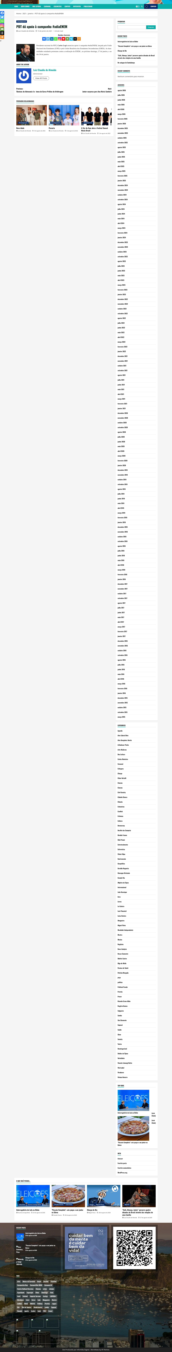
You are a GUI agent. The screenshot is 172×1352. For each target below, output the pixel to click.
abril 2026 (121, 109)
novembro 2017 (123, 589)
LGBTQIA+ (53, 1296)
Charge (120, 773)
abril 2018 (121, 565)
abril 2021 (121, 394)
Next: (97, 90)
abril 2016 (121, 679)
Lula (39, 1300)
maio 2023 (121, 275)
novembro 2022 (123, 304)
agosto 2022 (122, 318)
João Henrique (122, 892)
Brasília (45, 1281)
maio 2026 (121, 104)
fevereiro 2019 (122, 517)
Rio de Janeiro (26, 1307)
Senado (19, 1311)
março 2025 (121, 171)
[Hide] (1, 41)
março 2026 (121, 114)
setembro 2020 (123, 427)
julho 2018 (121, 551)
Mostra (120, 935)
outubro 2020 (122, 422)
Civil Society (122, 792)
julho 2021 (121, 380)
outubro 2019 (122, 479)
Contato (67, 6)
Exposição (30, 1292)
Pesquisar (121, 21)
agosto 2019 (122, 489)
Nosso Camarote (123, 954)
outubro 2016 (122, 650)
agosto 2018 (122, 546)
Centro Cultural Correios (25, 1289)
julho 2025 (121, 152)
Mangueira (121, 920)
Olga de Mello (122, 963)
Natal (26, 1303)
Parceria (52, 128)
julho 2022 (121, 323)
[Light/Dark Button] (138, 6)
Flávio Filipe (121, 854)
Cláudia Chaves (122, 797)
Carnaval (47, 6)
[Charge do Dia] (103, 1196)
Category (121, 768)
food (18, 1296)
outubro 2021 (122, 365)
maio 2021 (121, 389)
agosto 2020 (122, 432)
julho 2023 (121, 266)
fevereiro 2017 (122, 631)
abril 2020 (121, 451)
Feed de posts (122, 1163)
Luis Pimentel (122, 911)
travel (50, 1311)
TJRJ (44, 1311)
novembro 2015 (123, 702)
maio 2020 (121, 446)
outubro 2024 (122, 195)
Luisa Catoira (122, 916)
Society (120, 1039)
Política (39, 1303)
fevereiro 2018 (122, 574)
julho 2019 (121, 494)
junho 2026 (121, 100)
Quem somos (25, 6)
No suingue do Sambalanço (126, 62)
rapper (54, 1303)
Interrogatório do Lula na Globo (128, 41)
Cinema (120, 783)
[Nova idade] (31, 115)
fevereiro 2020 (122, 460)
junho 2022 (121, 327)
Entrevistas (121, 849)
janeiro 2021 (122, 408)
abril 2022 (121, 337)
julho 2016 (121, 665)
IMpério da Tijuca (123, 882)
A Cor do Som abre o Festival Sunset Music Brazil (94, 129)
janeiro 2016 (122, 693)
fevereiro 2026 (122, 119)
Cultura (120, 821)
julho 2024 (121, 209)
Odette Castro (122, 958)
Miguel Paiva (122, 925)
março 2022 (121, 342)
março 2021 (121, 399)
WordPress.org (122, 1172)
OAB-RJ (32, 1303)
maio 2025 (121, 161)
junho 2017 (121, 612)
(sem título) (154, 1114)
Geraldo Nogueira (123, 868)
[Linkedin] (52, 39)
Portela (120, 992)
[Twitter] (48, 39)
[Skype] (71, 39)
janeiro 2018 (122, 579)
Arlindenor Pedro (123, 745)
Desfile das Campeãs (124, 830)
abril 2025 (121, 166)
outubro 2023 (122, 252)
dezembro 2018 (123, 527)
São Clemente (122, 1020)
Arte (18, 1281)
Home (16, 6)
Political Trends (123, 987)
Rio (18, 1307)
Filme (37, 1292)
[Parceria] (64, 115)
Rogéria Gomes (123, 1006)
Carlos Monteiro (123, 759)
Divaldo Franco (122, 835)
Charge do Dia (122, 51)
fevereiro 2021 (122, 403)
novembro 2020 (123, 418)
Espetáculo (20, 1292)
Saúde (120, 1030)
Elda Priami (121, 840)
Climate (120, 802)
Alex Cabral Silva (123, 735)
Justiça (45, 1296)
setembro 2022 (123, 313)
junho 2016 (121, 669)
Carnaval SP (48, 1285)
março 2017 (121, 627)
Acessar (120, 1158)
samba (47, 1307)
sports (26, 1311)
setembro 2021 (122, 370)
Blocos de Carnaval (29, 1281)
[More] (79, 39)
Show (119, 1034)
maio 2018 (121, 560)
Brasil (39, 1281)
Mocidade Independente (125, 930)
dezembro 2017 (122, 584)
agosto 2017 (121, 603)
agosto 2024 (122, 204)
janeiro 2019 (122, 522)
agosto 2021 (122, 375)
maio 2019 (121, 503)
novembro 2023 (123, 247)
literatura (20, 1300)
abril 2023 (121, 280)
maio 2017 (121, 617)
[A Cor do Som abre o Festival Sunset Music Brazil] (96, 115)
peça (119, 977)
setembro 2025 (123, 142)
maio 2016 (121, 674)
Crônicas (120, 816)
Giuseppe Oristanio (124, 873)
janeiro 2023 (122, 294)
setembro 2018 (122, 541)
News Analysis (122, 949)
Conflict (120, 811)
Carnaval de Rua (22, 1285)
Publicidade (88, 6)
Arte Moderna (122, 750)
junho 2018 (121, 555)
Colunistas (58, 6)
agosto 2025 (122, 147)
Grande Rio (121, 878)
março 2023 (121, 285)
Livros (120, 901)
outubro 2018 (122, 536)
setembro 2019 (123, 484)
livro (119, 897)
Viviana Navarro (123, 1077)
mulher (19, 1303)
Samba (120, 1015)
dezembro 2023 (123, 242)
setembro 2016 (123, 655)
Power (120, 996)
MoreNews (95, 1350)
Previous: (39, 90)
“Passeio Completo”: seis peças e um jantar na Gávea (135, 46)
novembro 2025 (123, 133)
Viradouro (121, 1072)
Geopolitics (121, 863)
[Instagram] (59, 39)
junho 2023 (121, 270)
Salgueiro (121, 1011)
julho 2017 (121, 607)
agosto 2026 (122, 90)
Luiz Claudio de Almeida (26, 31)
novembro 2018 (123, 532)
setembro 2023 (123, 256)
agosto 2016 (122, 660)
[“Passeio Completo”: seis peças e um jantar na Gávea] (133, 1128)
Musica (120, 939)
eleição (51, 1289)
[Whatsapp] (55, 39)
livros (33, 1300)
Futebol (25, 1296)
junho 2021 (121, 384)
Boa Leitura (36, 6)
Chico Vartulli (122, 778)
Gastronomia (122, 859)
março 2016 (121, 683)
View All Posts (41, 78)
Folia (51, 1292)
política (120, 982)
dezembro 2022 (123, 299)
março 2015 (121, 717)
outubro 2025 (122, 138)
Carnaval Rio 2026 (36, 1285)
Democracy (121, 825)
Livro (27, 1300)
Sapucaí (120, 1025)
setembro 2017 (122, 598)
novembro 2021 (123, 361)
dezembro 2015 (123, 698)
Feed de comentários (124, 1168)
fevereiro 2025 (122, 176)
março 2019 (121, 513)
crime (45, 1289)
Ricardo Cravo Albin (124, 1001)
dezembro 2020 (123, 413)
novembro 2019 (123, 475)
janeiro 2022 (122, 351)
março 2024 (121, 228)
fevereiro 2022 (122, 346)
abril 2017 (121, 622)
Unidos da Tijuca (123, 1053)
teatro (33, 1311)
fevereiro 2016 (122, 688)
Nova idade (20, 128)
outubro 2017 (122, 593)
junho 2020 (121, 441)
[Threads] (75, 39)
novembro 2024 (123, 190)
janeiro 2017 (122, 636)
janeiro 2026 (122, 123)
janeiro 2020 (122, 465)
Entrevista (77, 6)
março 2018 (121, 570)
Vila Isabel (121, 1068)
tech (39, 1311)
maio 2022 (121, 332)
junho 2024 (121, 214)
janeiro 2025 (122, 180)
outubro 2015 (122, 707)
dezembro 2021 (123, 356)
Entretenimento (123, 844)
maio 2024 (121, 218)
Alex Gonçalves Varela (125, 740)
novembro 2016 (123, 645)
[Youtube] (63, 39)
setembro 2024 (123, 199)
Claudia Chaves (57, 1215)
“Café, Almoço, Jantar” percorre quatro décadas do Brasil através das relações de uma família (136, 56)
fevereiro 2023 (122, 290)
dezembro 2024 (123, 185)
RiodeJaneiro (38, 1307)
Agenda (120, 731)
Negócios (121, 944)
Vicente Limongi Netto (125, 1063)
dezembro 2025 (123, 128)
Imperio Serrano (35, 1296)
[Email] (67, 39)
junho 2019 (121, 498)
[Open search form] (142, 6)
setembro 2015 (122, 712)
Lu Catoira (121, 906)
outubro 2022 (122, 308)
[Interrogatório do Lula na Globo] (133, 1100)
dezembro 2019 (123, 470)
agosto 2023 (122, 261)
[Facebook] (44, 39)
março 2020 (121, 456)
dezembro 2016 (123, 641)
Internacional (122, 887)
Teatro (120, 1044)
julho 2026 (121, 95)
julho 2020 (121, 437)
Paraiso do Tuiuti (123, 968)
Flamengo (45, 1292)
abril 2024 (121, 223)
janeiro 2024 (122, 237)
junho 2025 (121, 157)
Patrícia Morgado (123, 973)
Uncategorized (21, 21)
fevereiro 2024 (122, 233)
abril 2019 (121, 508)
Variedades (121, 1058)
